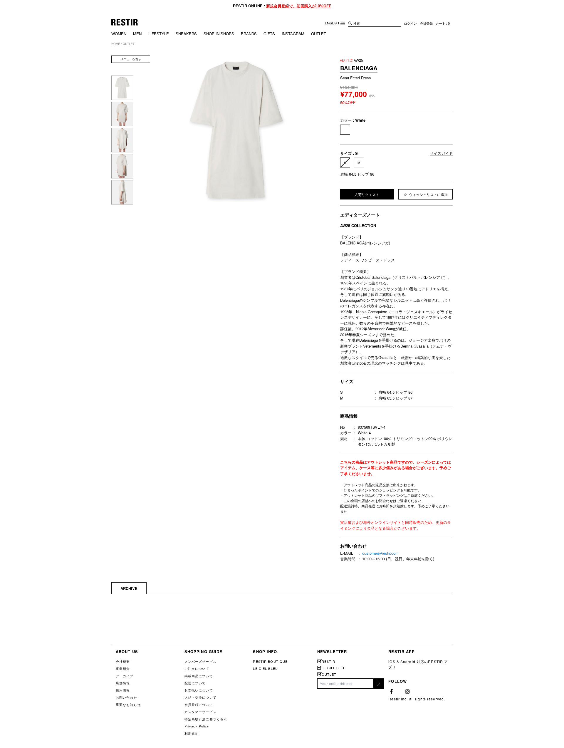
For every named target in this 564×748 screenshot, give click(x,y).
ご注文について (196, 668)
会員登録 (426, 23)
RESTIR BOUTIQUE (270, 661)
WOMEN (118, 33)
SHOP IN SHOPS (219, 33)
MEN (137, 33)
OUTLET (318, 33)
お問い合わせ (126, 697)
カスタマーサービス (200, 711)
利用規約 (191, 733)
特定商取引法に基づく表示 (205, 719)
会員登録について (198, 704)
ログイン (410, 23)
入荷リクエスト (367, 194)
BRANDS (249, 33)
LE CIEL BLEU (265, 668)
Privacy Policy (196, 726)
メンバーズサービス (200, 661)
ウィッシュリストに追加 (428, 194)
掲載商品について (198, 675)
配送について (195, 682)
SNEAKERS (186, 33)
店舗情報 (123, 682)
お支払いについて (198, 690)
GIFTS (269, 33)
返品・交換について (200, 697)
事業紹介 (123, 668)
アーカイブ (125, 675)
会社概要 (123, 661)
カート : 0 (443, 23)
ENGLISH (332, 23)
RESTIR (328, 661)
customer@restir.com (380, 553)
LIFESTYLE (158, 33)
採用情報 (123, 690)
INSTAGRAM (293, 33)
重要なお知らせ (128, 704)
